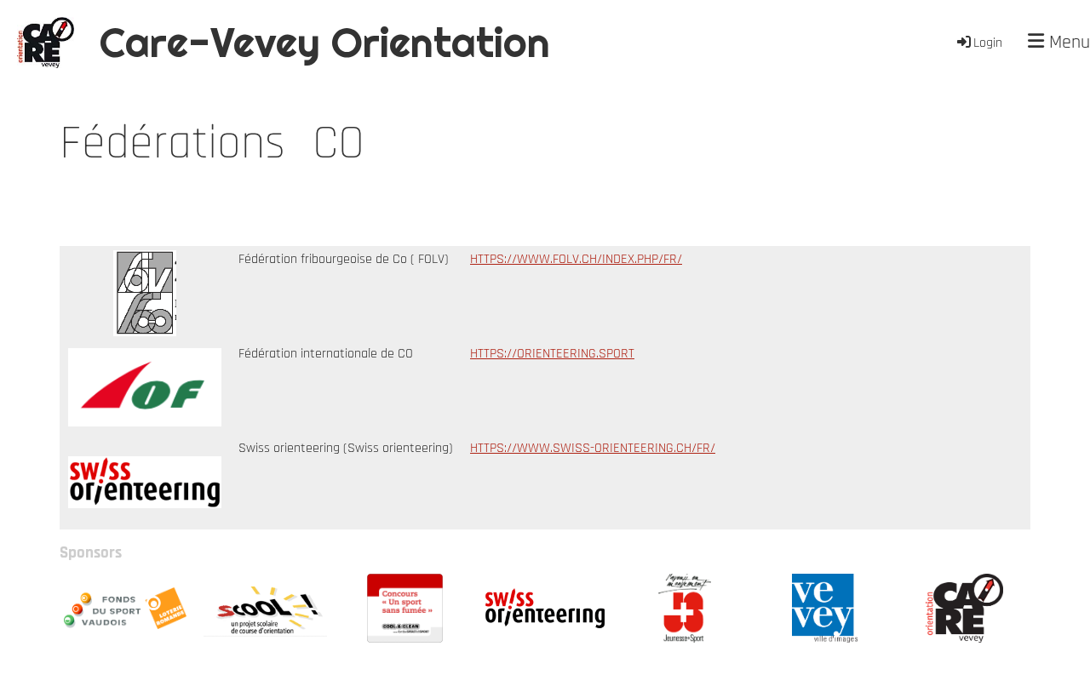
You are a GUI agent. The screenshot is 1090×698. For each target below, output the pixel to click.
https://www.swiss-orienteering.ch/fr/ (592, 448)
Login (987, 43)
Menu (1067, 42)
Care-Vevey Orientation (325, 42)
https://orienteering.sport (552, 354)
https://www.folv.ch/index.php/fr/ (576, 259)
